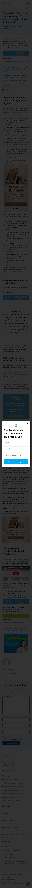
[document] (16, 444)
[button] (28, 423)
